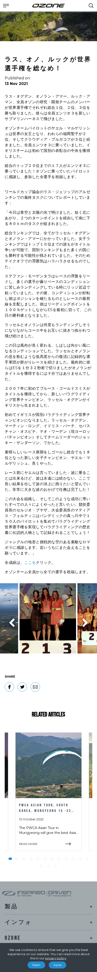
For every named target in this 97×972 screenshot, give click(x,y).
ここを (30, 562)
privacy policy (55, 958)
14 (48, 866)
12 (87, 859)
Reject (36, 965)
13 (41, 866)
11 (80, 859)
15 (55, 866)
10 (73, 859)
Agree (57, 965)
